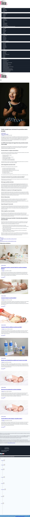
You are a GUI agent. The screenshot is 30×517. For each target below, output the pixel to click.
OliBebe (3, 270)
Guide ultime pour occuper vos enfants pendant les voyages (8, 241)
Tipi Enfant (4, 495)
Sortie (2, 483)
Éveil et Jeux (2, 489)
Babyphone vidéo (4, 9)
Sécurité (2, 460)
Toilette (2, 477)
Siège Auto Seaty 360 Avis (5, 63)
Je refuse (19, 516)
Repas (2, 469)
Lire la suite (3, 277)
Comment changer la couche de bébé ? (8, 297)
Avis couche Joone (5, 59)
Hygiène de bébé (4, 53)
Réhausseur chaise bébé (5, 25)
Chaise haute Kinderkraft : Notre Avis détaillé (7, 62)
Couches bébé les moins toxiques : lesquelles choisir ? (11, 418)
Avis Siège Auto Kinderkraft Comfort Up (7, 64)
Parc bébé (4, 11)
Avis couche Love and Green (6, 60)
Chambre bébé (4, 52)
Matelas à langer (4, 30)
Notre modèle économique (5, 450)
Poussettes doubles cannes (6, 488)
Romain (3, 135)
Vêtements (4, 56)
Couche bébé (4, 31)
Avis (1, 503)
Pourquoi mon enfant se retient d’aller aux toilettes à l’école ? (8, 238)
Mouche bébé (4, 33)
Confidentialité (7, 447)
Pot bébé (4, 32)
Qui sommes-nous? (4, 451)
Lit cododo (4, 468)
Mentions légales (7, 448)
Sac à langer (4, 29)
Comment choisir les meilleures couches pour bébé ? (11, 327)
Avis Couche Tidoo (5, 61)
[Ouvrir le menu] (1, 80)
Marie (3, 362)
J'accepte (17, 516)
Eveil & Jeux (4, 55)
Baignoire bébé (4, 28)
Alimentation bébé (5, 51)
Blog (1, 496)
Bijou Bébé (4, 57)
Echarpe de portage (5, 35)
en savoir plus (22, 516)
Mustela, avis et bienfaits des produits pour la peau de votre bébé (14, 360)
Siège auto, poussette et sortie (6, 54)
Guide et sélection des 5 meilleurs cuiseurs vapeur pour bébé (9, 26)
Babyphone (4, 8)
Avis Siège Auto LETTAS (5, 65)
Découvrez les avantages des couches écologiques (11, 389)
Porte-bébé (4, 36)
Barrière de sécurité (5, 10)
